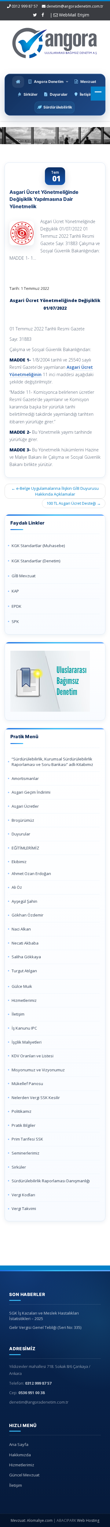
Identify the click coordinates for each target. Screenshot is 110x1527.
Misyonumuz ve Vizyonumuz (38, 1070)
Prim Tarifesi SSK (27, 1139)
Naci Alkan (21, 929)
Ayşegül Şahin (24, 901)
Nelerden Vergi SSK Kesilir (36, 1097)
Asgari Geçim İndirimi (31, 792)
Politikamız (21, 1111)
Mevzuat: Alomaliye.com (32, 1520)
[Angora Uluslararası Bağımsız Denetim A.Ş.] (55, 41)
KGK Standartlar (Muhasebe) (38, 545)
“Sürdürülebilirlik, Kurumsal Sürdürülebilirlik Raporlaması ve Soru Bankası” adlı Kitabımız (53, 761)
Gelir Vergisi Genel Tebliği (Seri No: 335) (45, 1327)
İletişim (18, 1014)
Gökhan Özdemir (27, 915)
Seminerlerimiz (25, 1153)
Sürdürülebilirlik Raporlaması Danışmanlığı (51, 1181)
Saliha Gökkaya (26, 956)
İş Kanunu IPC (24, 1028)
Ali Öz (17, 887)
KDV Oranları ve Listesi (32, 1056)
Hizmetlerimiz (24, 1000)
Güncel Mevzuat (24, 1475)
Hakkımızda (20, 1455)
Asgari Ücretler (25, 806)
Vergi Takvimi (24, 1208)
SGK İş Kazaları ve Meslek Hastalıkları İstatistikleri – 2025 (44, 1316)
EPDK (16, 606)
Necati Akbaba (25, 943)
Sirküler (19, 1167)
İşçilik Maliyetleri (27, 1042)
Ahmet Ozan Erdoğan (31, 873)
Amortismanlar (25, 778)
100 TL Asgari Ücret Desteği (73, 503)
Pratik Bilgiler (23, 1125)
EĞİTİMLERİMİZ (25, 848)
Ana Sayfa (18, 1444)
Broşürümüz (23, 820)
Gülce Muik (22, 986)
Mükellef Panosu (27, 1083)
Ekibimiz (19, 861)
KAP (15, 591)
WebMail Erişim (73, 15)
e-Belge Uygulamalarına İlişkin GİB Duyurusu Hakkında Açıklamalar (55, 491)
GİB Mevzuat (23, 575)
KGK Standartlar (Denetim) (36, 561)
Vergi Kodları (23, 1195)
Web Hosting (88, 1520)
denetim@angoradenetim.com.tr (74, 6)
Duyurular (21, 834)
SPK (15, 621)
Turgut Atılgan (24, 971)
